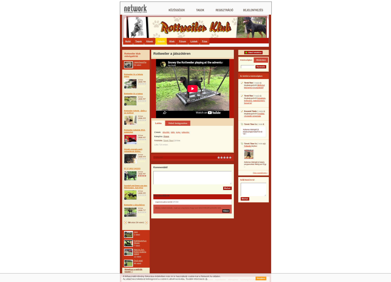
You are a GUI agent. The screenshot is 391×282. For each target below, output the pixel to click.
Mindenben (261, 60)
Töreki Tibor (168, 141)
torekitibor (141, 86)
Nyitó (128, 41)
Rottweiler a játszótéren (134, 205)
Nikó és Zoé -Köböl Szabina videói (140, 252)
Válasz (226, 211)
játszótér (166, 132)
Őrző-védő (138, 261)
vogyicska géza (161, 202)
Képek (149, 41)
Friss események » (260, 173)
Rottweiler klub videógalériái (132, 54)
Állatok (166, 136)
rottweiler (185, 132)
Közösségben (246, 60)
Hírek (172, 41)
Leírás (158, 123)
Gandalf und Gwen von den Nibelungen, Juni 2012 (135, 187)
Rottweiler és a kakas (133, 94)
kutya (178, 132)
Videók (161, 41)
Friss (204, 41)
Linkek (193, 41)
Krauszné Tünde (250, 111)
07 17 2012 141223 (132, 169)
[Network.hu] (135, 10)
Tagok (138, 41)
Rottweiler (247, 146)
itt (206, 279)
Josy (136, 232)
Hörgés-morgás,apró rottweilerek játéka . (133, 150)
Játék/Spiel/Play (140, 62)
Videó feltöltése (255, 53)
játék (173, 132)
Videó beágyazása (177, 123)
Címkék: (157, 132)
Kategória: (158, 136)
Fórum (182, 41)
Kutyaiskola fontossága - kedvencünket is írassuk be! (254, 100)
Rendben (261, 278)
